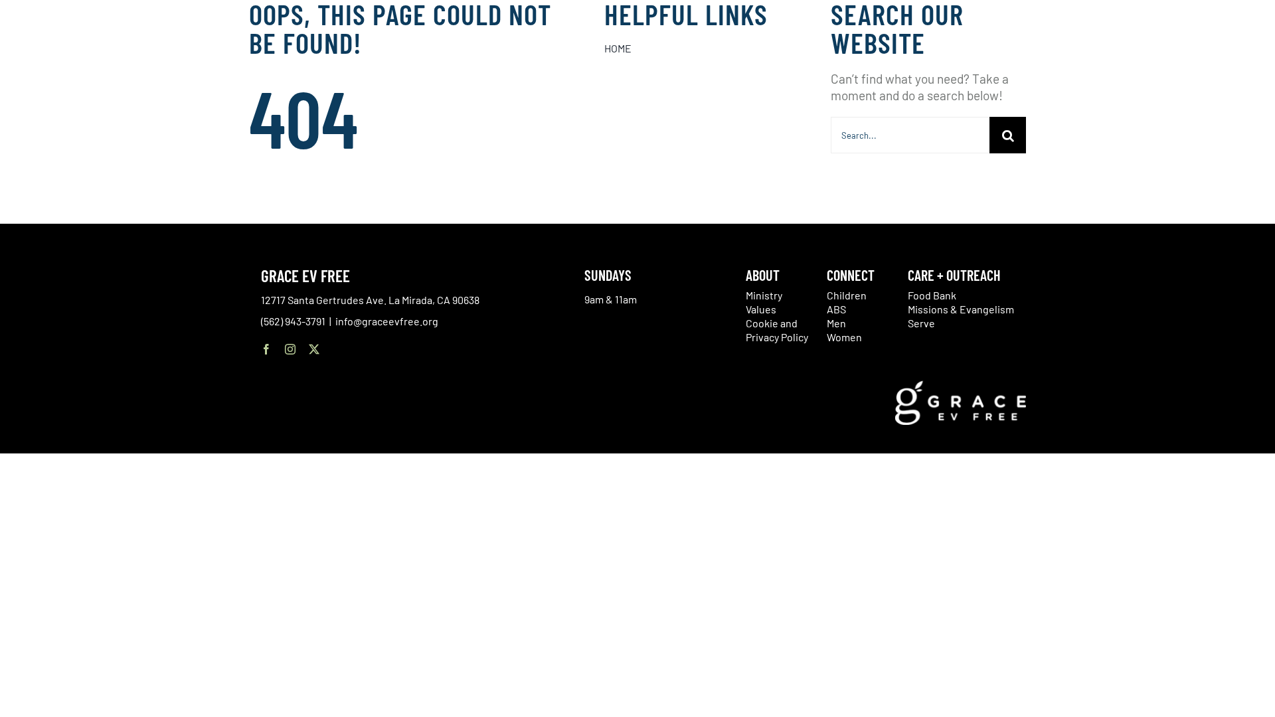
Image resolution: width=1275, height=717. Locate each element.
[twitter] (314, 349)
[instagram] (290, 349)
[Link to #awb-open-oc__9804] (1243, 61)
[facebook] (266, 349)
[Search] (1205, 62)
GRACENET (1172, 59)
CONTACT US (1117, 59)
